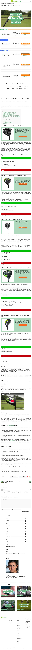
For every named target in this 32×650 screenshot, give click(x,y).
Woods (7, 541)
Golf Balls (3, 595)
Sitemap (10, 623)
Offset (5, 121)
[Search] (30, 1)
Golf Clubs (7, 523)
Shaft (5, 120)
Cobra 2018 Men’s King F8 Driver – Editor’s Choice (9, 112)
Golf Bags (7, 520)
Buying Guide (4, 117)
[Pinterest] (27, 477)
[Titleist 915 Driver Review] (24, 591)
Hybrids (7, 528)
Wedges (7, 539)
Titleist (11, 546)
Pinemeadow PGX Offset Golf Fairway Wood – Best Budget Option (11, 116)
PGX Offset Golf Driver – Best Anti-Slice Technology (9, 113)
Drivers (7, 518)
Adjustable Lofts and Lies (8, 119)
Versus (7, 538)
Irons (17, 631)
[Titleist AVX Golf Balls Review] (24, 605)
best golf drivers (11, 425)
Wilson (14, 546)
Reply (30, 489)
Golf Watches (8, 526)
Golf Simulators (8, 525)
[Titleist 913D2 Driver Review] (8, 605)
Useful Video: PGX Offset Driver (8, 122)
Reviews (7, 533)
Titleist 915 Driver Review (21, 597)
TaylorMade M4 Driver (5, 54)
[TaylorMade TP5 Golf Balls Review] (8, 591)
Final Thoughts (5, 123)
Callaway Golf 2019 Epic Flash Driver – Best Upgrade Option (11, 115)
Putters (7, 531)
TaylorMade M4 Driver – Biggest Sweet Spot (8, 114)
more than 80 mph (12, 440)
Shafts (7, 534)
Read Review (25, 34)
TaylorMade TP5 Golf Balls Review (6, 597)
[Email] (30, 477)
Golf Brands (10, 620)
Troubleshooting (8, 536)
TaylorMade (8, 546)
